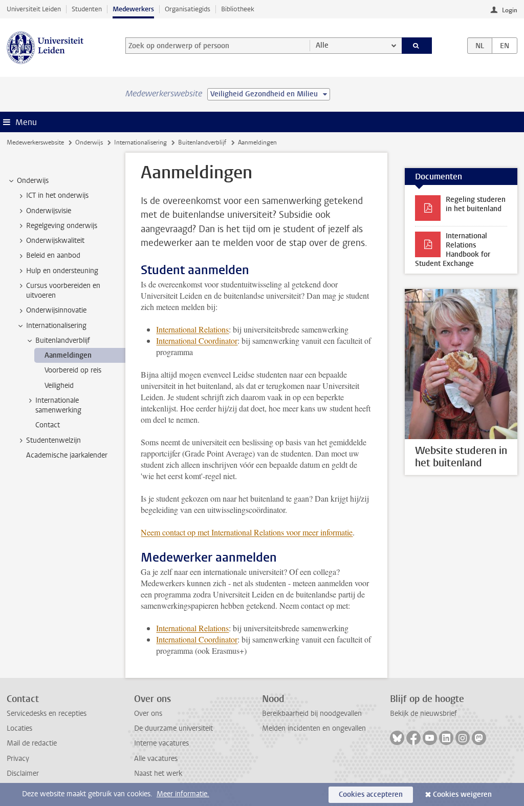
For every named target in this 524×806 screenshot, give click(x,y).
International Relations (192, 329)
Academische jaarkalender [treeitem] (66, 455)
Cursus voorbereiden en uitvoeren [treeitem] (63, 290)
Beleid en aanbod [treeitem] (53, 255)
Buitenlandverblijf (202, 142)
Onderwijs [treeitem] (33, 180)
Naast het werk (158, 773)
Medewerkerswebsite (35, 142)
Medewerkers (133, 9)
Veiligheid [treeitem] (59, 385)
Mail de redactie (32, 743)
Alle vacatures (156, 758)
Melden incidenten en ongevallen (314, 728)
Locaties (19, 728)
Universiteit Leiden (34, 9)
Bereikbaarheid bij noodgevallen (312, 713)
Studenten (87, 9)
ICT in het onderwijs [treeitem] (57, 195)
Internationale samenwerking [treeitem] (58, 405)
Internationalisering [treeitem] (56, 325)
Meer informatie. (183, 794)
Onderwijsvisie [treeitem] (48, 211)
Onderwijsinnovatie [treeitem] (56, 310)
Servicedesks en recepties (46, 713)
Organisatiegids (187, 9)
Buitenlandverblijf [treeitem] (62, 340)
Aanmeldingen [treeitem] (68, 355)
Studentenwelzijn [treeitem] (53, 440)
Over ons (148, 713)
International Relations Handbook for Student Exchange (452, 249)
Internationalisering (140, 142)
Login (509, 10)
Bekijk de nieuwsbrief (423, 713)
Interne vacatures (161, 743)
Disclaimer (23, 773)
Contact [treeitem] (47, 425)
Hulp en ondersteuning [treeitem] (62, 271)
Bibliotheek (237, 9)
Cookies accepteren (371, 794)
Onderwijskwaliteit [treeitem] (55, 240)
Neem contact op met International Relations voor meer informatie (247, 532)
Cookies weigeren (462, 794)
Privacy (18, 758)
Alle (322, 45)
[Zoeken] (417, 45)
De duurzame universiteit (173, 728)
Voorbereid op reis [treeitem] (73, 370)
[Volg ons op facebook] (413, 738)
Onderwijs (89, 142)
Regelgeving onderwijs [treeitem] (61, 226)
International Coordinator (196, 340)
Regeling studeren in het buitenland (476, 204)
